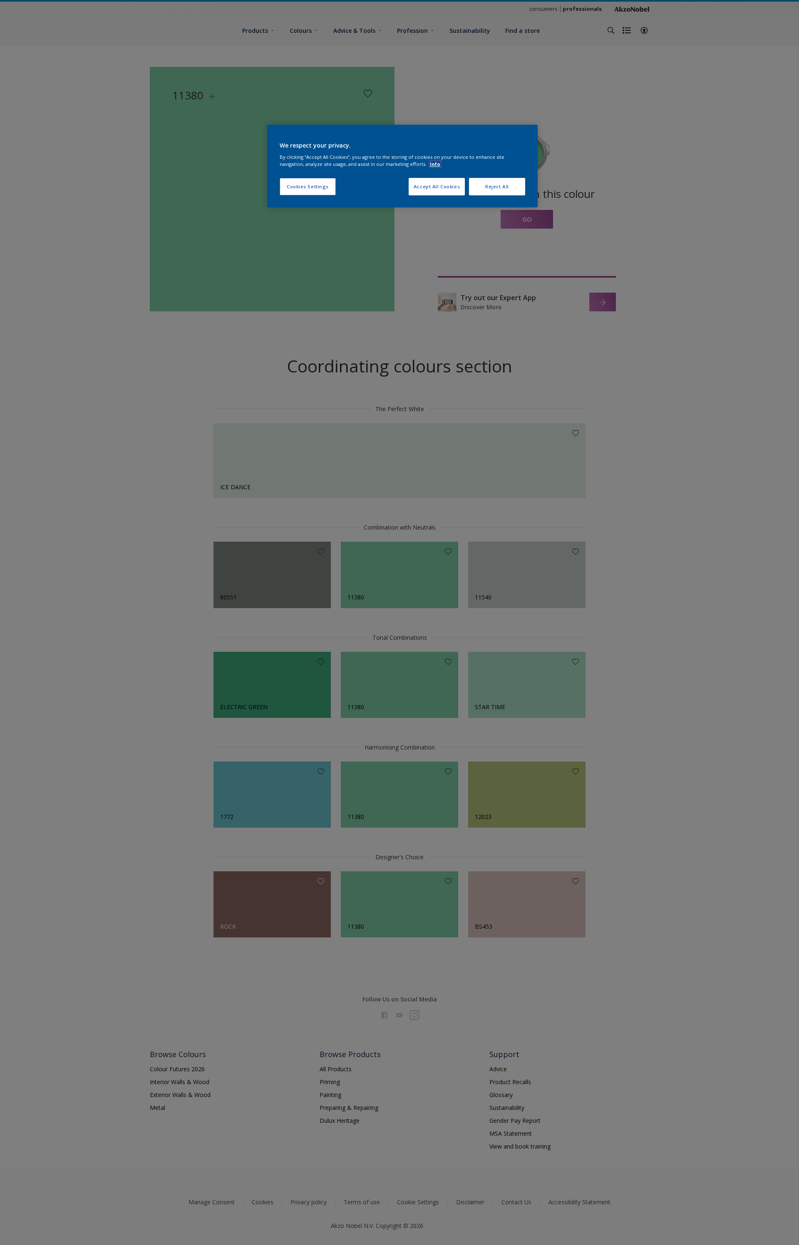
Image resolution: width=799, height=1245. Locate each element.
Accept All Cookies (437, 186)
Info (435, 164)
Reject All (497, 186)
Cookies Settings (308, 186)
